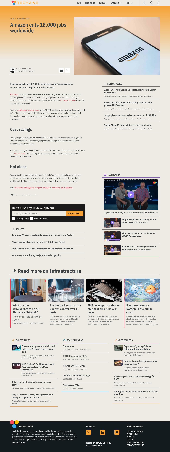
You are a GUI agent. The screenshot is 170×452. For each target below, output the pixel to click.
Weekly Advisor (41, 218)
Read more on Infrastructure (49, 271)
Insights (115, 3)
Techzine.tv (114, 174)
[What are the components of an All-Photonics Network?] (28, 290)
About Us (131, 437)
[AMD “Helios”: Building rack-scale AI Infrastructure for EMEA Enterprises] (16, 370)
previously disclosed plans (28, 110)
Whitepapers (125, 340)
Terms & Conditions (135, 442)
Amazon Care (19, 153)
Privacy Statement (135, 445)
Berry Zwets (55, 325)
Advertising (132, 434)
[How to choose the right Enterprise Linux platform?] (118, 365)
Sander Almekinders (20, 323)
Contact (130, 439)
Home (79, 3)
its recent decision (68, 100)
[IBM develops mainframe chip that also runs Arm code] (104, 290)
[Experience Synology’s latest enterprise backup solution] (118, 350)
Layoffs (26, 195)
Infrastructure (23, 19)
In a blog (13, 94)
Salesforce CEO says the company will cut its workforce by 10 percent (43, 187)
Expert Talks (23, 340)
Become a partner (135, 431)
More (128, 3)
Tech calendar (75, 340)
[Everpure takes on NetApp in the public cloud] (142, 290)
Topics (102, 3)
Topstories (90, 3)
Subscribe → (75, 213)
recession (34, 195)
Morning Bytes (22, 218)
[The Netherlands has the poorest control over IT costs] (66, 290)
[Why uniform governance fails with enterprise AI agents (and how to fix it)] (16, 352)
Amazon (19, 195)
